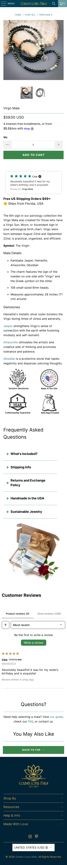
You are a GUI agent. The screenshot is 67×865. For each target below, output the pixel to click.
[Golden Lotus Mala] (33, 3)
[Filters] (5, 625)
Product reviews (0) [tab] (17, 613)
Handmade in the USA (27, 498)
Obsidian (9, 358)
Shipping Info (21, 467)
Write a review (33, 642)
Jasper (8, 326)
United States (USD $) (31, 847)
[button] (33, 182)
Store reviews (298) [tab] (49, 613)
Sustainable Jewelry (26, 511)
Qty (5, 137)
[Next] (61, 50)
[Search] (53, 3)
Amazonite (10, 342)
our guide (56, 717)
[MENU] (2, 3)
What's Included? (24, 454)
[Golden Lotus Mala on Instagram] (30, 837)
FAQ (30, 721)
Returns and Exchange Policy (28, 482)
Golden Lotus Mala (26, 856)
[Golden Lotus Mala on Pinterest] (36, 837)
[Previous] (6, 50)
